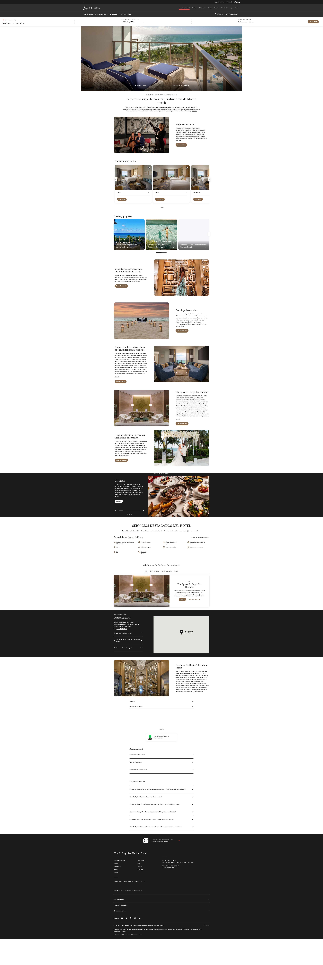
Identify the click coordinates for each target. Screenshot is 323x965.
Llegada (132, 701)
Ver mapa (220, 14)
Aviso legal (140, 869)
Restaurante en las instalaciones (125, 542)
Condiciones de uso (147, 929)
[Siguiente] (209, 179)
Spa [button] (117, 552)
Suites (210, 8)
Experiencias (224, 8)
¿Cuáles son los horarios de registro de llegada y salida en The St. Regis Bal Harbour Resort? (158, 789)
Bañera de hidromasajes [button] (197, 542)
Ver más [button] (194, 111)
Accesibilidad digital (195, 929)
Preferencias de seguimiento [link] (120, 929)
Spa (232, 8)
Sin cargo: (170, 866)
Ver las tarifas (121, 199)
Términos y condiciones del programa (162, 929)
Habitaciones (202, 8)
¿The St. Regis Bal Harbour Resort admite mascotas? (146, 797)
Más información (121, 286)
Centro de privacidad (177, 929)
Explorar (118, 501)
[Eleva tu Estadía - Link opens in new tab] (193, 234)
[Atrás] (116, 179)
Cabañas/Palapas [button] (145, 547)
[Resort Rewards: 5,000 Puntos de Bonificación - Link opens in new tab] (161, 234)
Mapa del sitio (117, 931)
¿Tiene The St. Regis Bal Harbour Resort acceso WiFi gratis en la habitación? (153, 812)
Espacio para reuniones (196, 547)
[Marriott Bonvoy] (236, 2)
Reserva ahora (181, 145)
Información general (184, 8)
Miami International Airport (124, 633)
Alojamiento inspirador (136, 706)
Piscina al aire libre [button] (170, 542)
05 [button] (131, 514)
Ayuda (123, 931)
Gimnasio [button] (143, 552)
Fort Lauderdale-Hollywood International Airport (128, 640)
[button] (223, 2)
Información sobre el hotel (137, 755)
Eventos (237, 8)
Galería (194, 8)
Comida (216, 8)
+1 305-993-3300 (232, 14)
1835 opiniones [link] (126, 14)
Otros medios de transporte (124, 648)
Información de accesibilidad (138, 770)
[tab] (130, 531)
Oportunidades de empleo (135, 929)
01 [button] (128, 514)
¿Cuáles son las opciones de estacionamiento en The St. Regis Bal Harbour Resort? (155, 804)
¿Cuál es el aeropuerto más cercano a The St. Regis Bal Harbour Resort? (151, 819)
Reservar (182, 599)
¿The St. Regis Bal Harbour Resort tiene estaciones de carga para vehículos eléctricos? (156, 827)
